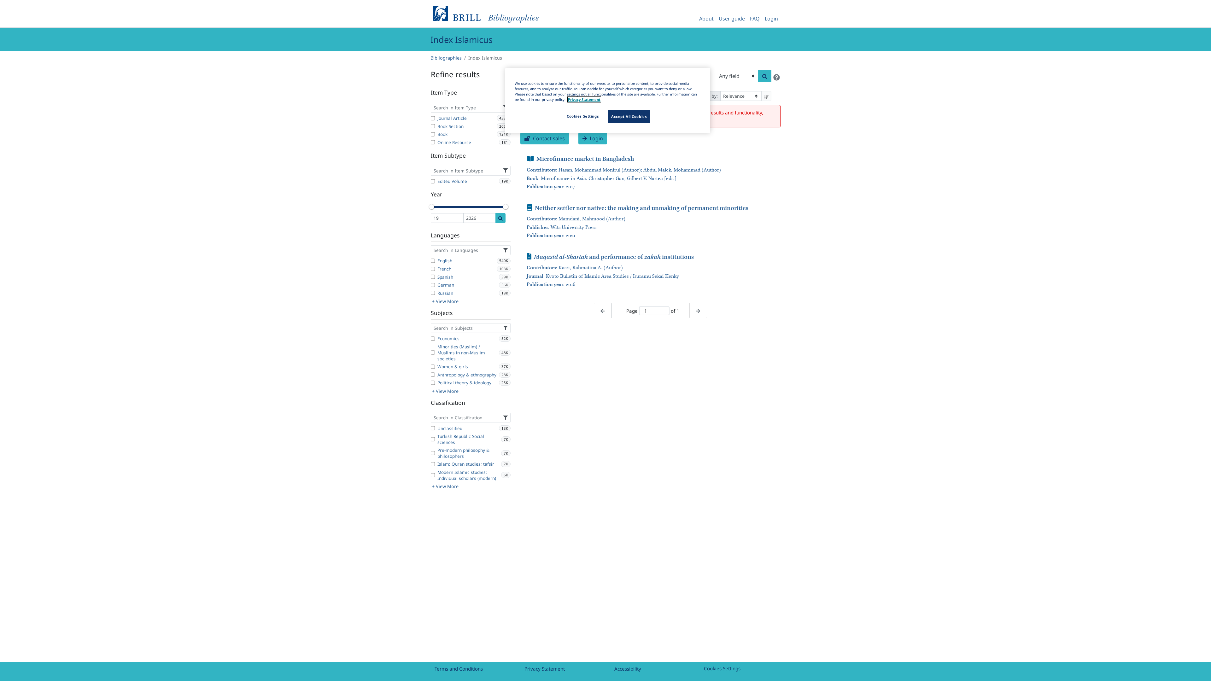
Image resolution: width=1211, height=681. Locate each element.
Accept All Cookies (629, 116)
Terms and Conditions (459, 669)
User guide (732, 18)
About (706, 18)
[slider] (431, 206)
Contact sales (548, 138)
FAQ (755, 18)
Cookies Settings (722, 668)
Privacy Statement (544, 669)
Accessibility (627, 669)
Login (771, 18)
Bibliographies (446, 58)
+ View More (445, 301)
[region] (607, 100)
